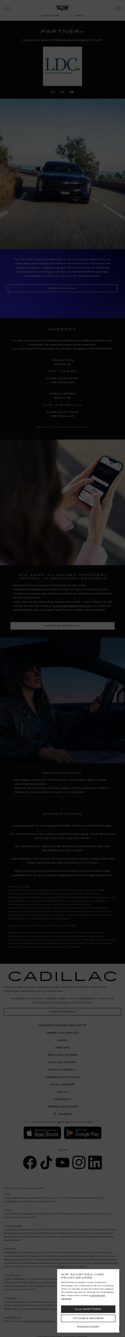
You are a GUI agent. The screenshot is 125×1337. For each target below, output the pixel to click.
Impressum (66, 1299)
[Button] (88, 1327)
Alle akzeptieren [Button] (88, 1309)
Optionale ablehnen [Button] (88, 1318)
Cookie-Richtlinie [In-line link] (97, 1296)
